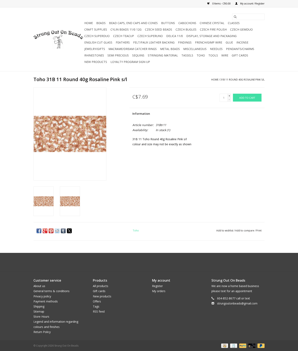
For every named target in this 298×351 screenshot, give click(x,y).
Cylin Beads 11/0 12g (125, 29)
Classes (234, 23)
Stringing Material (163, 55)
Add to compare (245, 230)
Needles (216, 49)
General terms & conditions (51, 291)
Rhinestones (94, 55)
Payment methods (45, 301)
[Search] (235, 17)
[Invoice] (233, 345)
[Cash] (224, 345)
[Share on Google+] (45, 230)
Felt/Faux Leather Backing (154, 42)
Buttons (168, 23)
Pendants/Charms (240, 49)
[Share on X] (69, 230)
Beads (101, 23)
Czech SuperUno (150, 36)
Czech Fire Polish (213, 29)
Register (157, 286)
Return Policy (42, 332)
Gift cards (240, 55)
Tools (213, 55)
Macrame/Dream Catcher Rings (132, 49)
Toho (201, 55)
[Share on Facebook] (38, 230)
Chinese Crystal (212, 23)
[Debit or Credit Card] (251, 345)
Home (88, 23)
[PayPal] (242, 345)
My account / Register (252, 3)
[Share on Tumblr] (63, 230)
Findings (185, 42)
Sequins (138, 55)
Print (259, 230)
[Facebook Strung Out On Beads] (145, 262)
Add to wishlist (225, 230)
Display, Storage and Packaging (211, 36)
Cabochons (187, 23)
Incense (242, 42)
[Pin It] (51, 230)
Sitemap (38, 311)
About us (39, 286)
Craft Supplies (95, 29)
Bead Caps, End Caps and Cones (133, 23)
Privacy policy (42, 296)
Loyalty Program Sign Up (130, 62)
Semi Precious (118, 55)
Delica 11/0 (174, 36)
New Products (95, 62)
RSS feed (99, 311)
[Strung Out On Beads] (58, 39)
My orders (158, 291)
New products (102, 296)
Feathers (123, 42)
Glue (229, 42)
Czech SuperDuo (97, 36)
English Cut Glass (98, 42)
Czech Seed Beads (158, 29)
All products (100, 286)
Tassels (187, 55)
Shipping (38, 306)
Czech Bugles (186, 29)
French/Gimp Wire (208, 42)
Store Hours (41, 316)
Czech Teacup (123, 36)
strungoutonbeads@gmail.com (237, 303)
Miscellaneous (195, 49)
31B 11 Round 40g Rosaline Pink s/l (242, 79)
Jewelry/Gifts (94, 49)
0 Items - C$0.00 (221, 3)
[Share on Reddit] (57, 230)
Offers (97, 301)
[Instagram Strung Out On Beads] (152, 262)
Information (141, 114)
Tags (96, 306)
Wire (224, 55)
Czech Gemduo (241, 29)
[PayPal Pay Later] (260, 345)
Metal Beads (170, 49)
